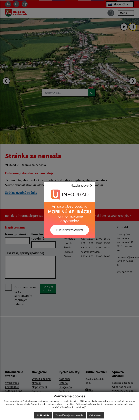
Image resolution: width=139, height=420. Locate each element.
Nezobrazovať (80, 185)
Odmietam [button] (95, 415)
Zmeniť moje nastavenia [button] (69, 415)
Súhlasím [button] (43, 415)
